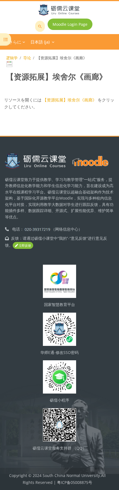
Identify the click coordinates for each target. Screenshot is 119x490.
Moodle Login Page (70, 24)
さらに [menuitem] (15, 42)
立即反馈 (24, 245)
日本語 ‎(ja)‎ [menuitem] (40, 42)
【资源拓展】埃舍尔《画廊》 (70, 100)
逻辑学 (12, 57)
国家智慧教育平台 (59, 304)
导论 (27, 57)
